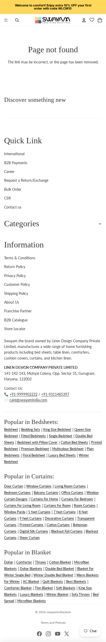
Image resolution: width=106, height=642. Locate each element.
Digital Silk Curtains (34, 531)
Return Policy (14, 266)
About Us (11, 302)
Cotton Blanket (60, 562)
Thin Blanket (44, 588)
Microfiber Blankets (31, 601)
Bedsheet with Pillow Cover (37, 442)
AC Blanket (31, 581)
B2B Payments (15, 163)
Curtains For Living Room (22, 505)
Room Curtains (84, 505)
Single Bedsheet (60, 436)
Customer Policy (17, 284)
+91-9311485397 (55, 394)
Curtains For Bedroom (77, 499)
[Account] (84, 20)
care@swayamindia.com (28, 400)
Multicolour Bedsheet (68, 449)
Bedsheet (11, 429)
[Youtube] (58, 634)
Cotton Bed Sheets (74, 442)
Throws (40, 562)
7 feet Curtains (65, 512)
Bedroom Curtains (17, 492)
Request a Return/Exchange (26, 180)
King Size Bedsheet (57, 429)
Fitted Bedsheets (33, 436)
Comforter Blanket (18, 588)
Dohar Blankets (31, 568)
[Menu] (6, 20)
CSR (7, 198)
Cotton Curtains (58, 525)
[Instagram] (48, 634)
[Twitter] (67, 634)
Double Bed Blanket (59, 568)
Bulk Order (12, 189)
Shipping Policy (16, 293)
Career (9, 171)
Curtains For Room (57, 505)
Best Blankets (76, 581)
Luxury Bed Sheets (62, 455)
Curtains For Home (44, 499)
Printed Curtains (31, 525)
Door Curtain (13, 486)
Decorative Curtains (59, 518)
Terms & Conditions (19, 258)
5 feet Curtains (39, 512)
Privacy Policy (15, 275)
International (14, 154)
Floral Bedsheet (34, 455)
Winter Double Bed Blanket (53, 575)
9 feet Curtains (31, 518)
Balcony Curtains (46, 492)
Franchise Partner (18, 311)
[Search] (17, 20)
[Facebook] (39, 634)
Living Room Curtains (70, 486)
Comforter (24, 562)
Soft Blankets (65, 588)
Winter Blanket (57, 594)
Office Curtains (72, 492)
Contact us (12, 207)
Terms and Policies (53, 622)
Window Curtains (38, 486)
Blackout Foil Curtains (67, 531)
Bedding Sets (30, 429)
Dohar (8, 562)
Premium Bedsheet (35, 449)
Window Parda (14, 512)
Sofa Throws (81, 594)
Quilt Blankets (52, 581)
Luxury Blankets (31, 594)
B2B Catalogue (16, 320)
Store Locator (14, 329)
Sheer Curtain (30, 538)
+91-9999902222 (24, 394)
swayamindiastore (59, 612)
